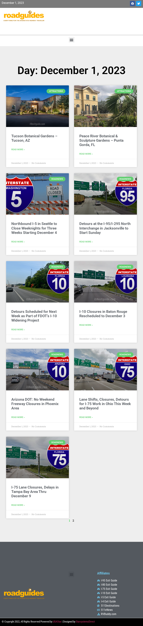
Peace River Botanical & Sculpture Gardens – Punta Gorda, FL (101, 140)
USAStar (57, 621)
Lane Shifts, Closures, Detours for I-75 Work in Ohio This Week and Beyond (105, 403)
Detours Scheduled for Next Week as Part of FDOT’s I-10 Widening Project (34, 316)
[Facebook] (132, 3)
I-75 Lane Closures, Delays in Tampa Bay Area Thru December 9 (35, 491)
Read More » (18, 149)
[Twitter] (138, 3)
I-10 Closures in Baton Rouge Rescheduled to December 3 (103, 314)
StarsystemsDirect (85, 621)
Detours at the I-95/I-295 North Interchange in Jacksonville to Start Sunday (105, 228)
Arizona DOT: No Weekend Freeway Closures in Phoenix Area (35, 403)
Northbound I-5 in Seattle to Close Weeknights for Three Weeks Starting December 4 (34, 228)
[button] (71, 40)
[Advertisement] (95, 21)
